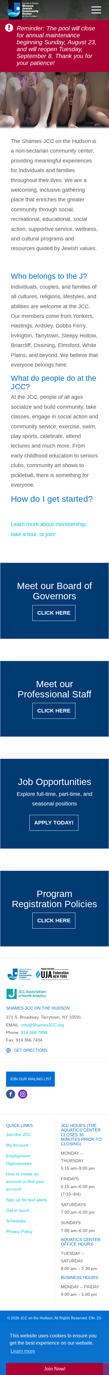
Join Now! (54, 1368)
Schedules (16, 1220)
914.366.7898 (34, 1032)
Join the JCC (18, 1134)
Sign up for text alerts (26, 1199)
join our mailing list (30, 1079)
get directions (31, 1050)
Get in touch (17, 1210)
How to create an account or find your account (25, 1181)
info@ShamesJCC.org (42, 1025)
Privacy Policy (19, 1231)
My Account (17, 1145)
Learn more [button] (23, 1351)
